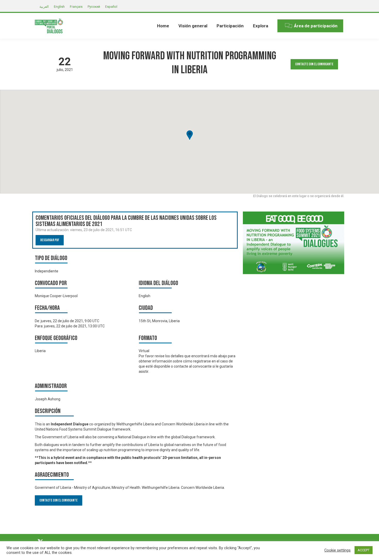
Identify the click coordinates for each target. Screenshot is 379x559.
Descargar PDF (49, 240)
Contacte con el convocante (314, 64)
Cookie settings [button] (337, 550)
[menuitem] (163, 26)
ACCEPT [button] (363, 550)
